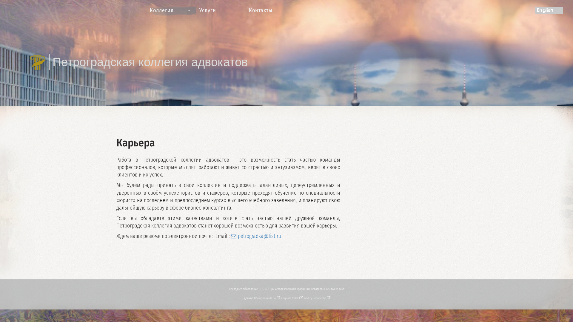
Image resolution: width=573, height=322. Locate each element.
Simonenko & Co (266, 298)
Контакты (260, 10)
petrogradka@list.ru (259, 236)
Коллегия (162, 10)
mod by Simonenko (315, 298)
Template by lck (289, 298)
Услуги (207, 10)
